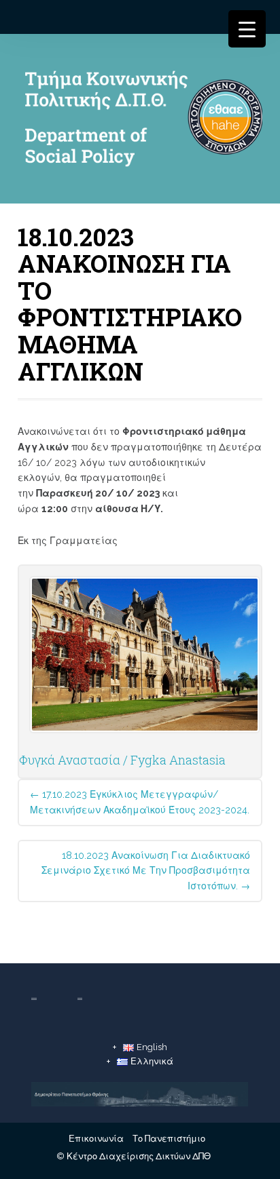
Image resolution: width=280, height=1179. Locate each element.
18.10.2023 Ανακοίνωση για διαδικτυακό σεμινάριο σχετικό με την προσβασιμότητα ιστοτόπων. (145, 871)
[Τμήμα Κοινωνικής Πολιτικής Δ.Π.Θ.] (140, 121)
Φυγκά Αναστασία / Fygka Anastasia (122, 760)
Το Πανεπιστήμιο (169, 1139)
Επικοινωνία (96, 1139)
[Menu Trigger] (247, 28)
